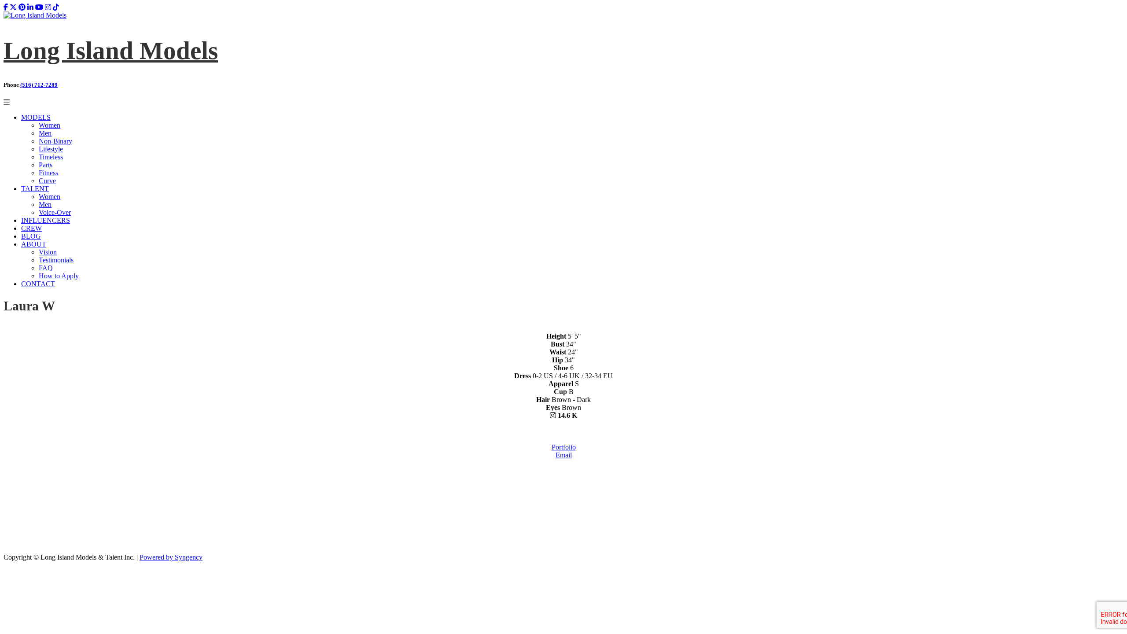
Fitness (48, 173)
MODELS (36, 117)
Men (45, 133)
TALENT (35, 188)
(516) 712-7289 (39, 84)
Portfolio (564, 447)
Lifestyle (51, 149)
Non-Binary (55, 141)
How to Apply (59, 276)
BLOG (31, 236)
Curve (47, 180)
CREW (31, 228)
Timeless (51, 157)
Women (49, 125)
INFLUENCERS (45, 220)
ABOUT (33, 244)
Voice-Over (55, 212)
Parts (45, 165)
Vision (48, 252)
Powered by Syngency (171, 557)
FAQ (46, 268)
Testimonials (56, 260)
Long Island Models (111, 50)
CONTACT (38, 284)
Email (564, 455)
